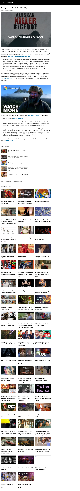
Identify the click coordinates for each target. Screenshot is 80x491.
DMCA (9, 181)
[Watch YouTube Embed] (26, 99)
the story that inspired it (33, 115)
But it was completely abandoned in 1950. (19, 56)
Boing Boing (9, 140)
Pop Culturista (7, 2)
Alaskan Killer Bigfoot (6, 78)
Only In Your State (18, 118)
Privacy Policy (4, 181)
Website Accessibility (17, 181)
